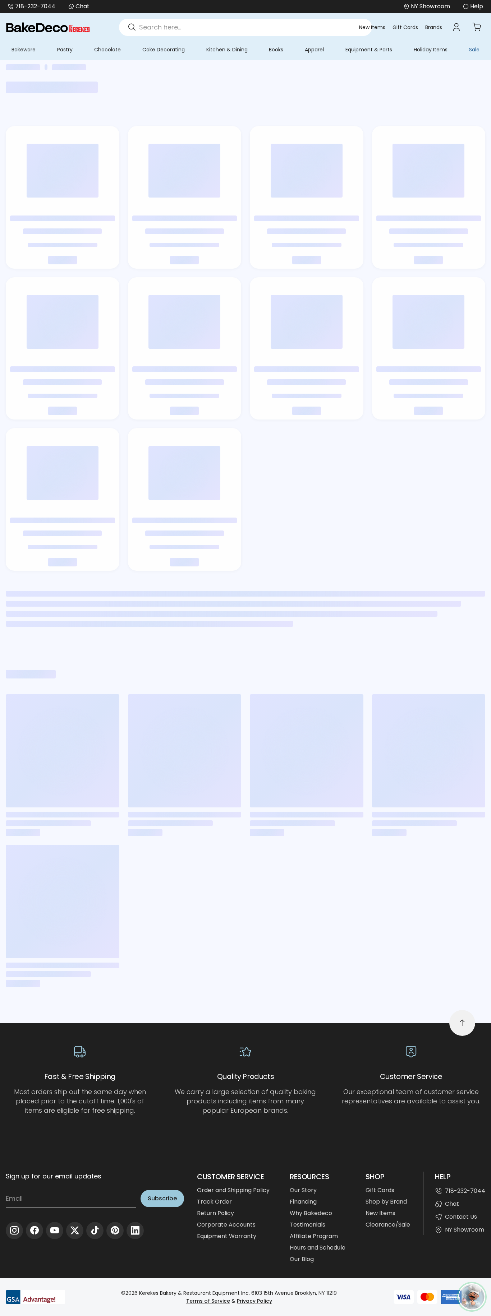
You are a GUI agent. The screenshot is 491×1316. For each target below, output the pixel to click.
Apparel (314, 49)
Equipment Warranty (226, 1236)
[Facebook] (34, 1230)
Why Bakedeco (311, 1213)
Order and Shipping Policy (233, 1190)
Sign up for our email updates (53, 1176)
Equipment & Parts (368, 49)
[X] (74, 1230)
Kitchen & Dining (227, 49)
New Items (372, 27)
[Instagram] (14, 1230)
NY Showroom (464, 1229)
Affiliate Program (314, 1236)
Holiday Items (431, 49)
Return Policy (215, 1213)
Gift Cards (405, 27)
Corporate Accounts (226, 1224)
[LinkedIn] (135, 1230)
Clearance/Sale (388, 1224)
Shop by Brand (386, 1201)
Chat (82, 6)
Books (276, 49)
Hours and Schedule (317, 1247)
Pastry (65, 49)
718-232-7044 (35, 6)
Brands (433, 27)
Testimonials (307, 1224)
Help (476, 6)
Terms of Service (208, 1301)
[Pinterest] (115, 1230)
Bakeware (24, 49)
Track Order (214, 1201)
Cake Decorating (163, 49)
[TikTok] (95, 1230)
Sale (474, 49)
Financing (303, 1201)
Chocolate (107, 49)
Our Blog (302, 1259)
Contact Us (461, 1217)
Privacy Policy (254, 1301)
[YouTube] (54, 1230)
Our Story (303, 1190)
